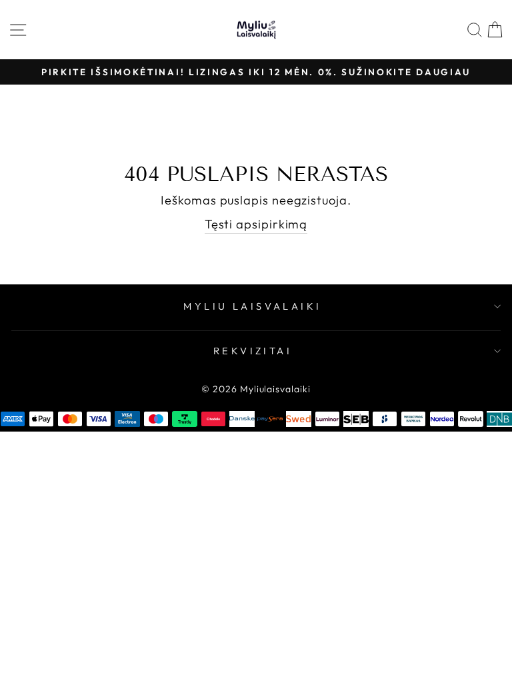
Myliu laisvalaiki (252, 306)
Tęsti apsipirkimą (256, 224)
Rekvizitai (252, 350)
